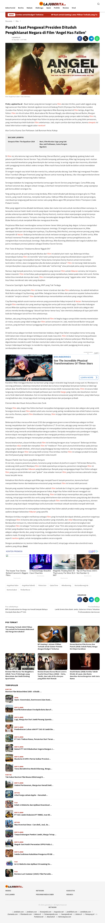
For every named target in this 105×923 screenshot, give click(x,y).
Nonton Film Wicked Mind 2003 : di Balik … (23, 691)
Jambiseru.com (31, 912)
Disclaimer (10, 894)
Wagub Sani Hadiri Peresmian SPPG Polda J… (34, 844)
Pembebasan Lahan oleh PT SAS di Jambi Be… (34, 729)
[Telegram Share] (91, 38)
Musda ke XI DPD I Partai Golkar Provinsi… (32, 759)
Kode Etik (70, 891)
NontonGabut (12, 590)
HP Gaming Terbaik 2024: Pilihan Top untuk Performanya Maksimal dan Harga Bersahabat (19, 629)
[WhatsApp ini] (97, 38)
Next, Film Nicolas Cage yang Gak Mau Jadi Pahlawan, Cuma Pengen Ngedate (53, 144)
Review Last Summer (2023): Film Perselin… (33, 874)
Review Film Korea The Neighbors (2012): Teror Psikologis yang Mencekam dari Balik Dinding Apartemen (19, 675)
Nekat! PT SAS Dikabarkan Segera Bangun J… (34, 749)
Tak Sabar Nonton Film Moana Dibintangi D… (25, 777)
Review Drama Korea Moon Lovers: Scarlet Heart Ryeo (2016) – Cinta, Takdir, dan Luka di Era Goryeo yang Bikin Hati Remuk (52, 675)
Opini (16, 698)
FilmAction (42, 585)
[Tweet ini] (85, 38)
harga (63, 392)
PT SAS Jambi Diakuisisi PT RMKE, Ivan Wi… (33, 815)
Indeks (8, 891)
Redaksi (69, 894)
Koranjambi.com (45, 912)
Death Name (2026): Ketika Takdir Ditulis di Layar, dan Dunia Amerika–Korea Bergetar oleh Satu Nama (85, 675)
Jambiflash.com (71, 912)
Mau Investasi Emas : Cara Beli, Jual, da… (32, 825)
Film (13, 113)
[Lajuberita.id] (52, 3)
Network (40, 891)
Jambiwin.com (19, 912)
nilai (19, 445)
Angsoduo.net (59, 912)
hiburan (74, 271)
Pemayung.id (89, 914)
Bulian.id (79, 914)
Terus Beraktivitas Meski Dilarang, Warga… (33, 769)
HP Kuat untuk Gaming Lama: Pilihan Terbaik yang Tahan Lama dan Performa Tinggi (66, 15)
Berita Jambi (18, 707)
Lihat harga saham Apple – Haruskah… (31, 795)
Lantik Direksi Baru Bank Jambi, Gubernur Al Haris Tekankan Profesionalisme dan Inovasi (77, 609)
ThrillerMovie (25, 590)
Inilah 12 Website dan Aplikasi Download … (33, 805)
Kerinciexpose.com (64, 917)
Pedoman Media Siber (45, 894)
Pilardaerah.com (26, 914)
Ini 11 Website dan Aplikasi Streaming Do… (33, 864)
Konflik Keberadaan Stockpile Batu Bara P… (33, 710)
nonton (41, 125)
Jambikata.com (85, 912)
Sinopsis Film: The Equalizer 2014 (21, 142)
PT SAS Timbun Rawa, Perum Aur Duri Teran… (34, 739)
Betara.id (37, 914)
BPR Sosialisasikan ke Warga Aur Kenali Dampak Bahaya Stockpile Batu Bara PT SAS (26, 609)
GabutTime (54, 585)
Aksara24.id (51, 917)
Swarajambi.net (66, 914)
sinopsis (92, 122)
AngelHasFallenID (28, 585)
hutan (20, 234)
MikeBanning (66, 585)
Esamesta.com (13, 914)
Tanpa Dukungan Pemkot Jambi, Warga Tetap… (35, 834)
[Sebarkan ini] (79, 38)
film (59, 104)
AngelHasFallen (12, 585)
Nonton (8, 689)
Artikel (17, 793)
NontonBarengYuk (81, 585)
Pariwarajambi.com (51, 914)
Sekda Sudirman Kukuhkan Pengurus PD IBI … (34, 854)
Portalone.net (38, 917)
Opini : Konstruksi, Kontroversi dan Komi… (33, 700)
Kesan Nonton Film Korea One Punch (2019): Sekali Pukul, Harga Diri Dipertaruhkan (83, 646)
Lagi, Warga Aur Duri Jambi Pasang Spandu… (33, 719)
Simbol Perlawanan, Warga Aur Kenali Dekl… (33, 785)
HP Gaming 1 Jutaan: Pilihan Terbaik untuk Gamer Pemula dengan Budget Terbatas (50, 646)
